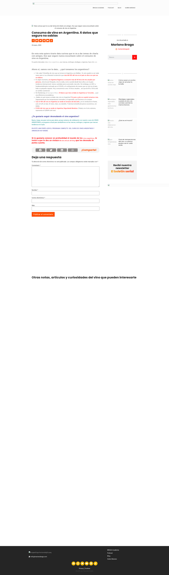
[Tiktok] (51, 40)
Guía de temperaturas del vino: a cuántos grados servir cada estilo (127, 142)
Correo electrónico (38, 198)
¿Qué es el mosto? (125, 120)
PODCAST (111, 8)
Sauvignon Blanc (52, 93)
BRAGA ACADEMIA (98, 8)
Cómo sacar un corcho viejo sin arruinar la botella (127, 82)
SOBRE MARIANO (130, 8)
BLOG (119, 8)
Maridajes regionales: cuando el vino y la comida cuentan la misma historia (126, 102)
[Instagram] (33, 40)
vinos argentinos (53, 62)
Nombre (35, 190)
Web (33, 205)
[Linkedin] (44, 40)
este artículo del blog (68, 140)
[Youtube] (47, 40)
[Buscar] (134, 57)
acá (96, 62)
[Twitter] (40, 40)
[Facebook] (36, 40)
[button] (40, 150)
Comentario (36, 165)
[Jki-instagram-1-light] (78, 563)
